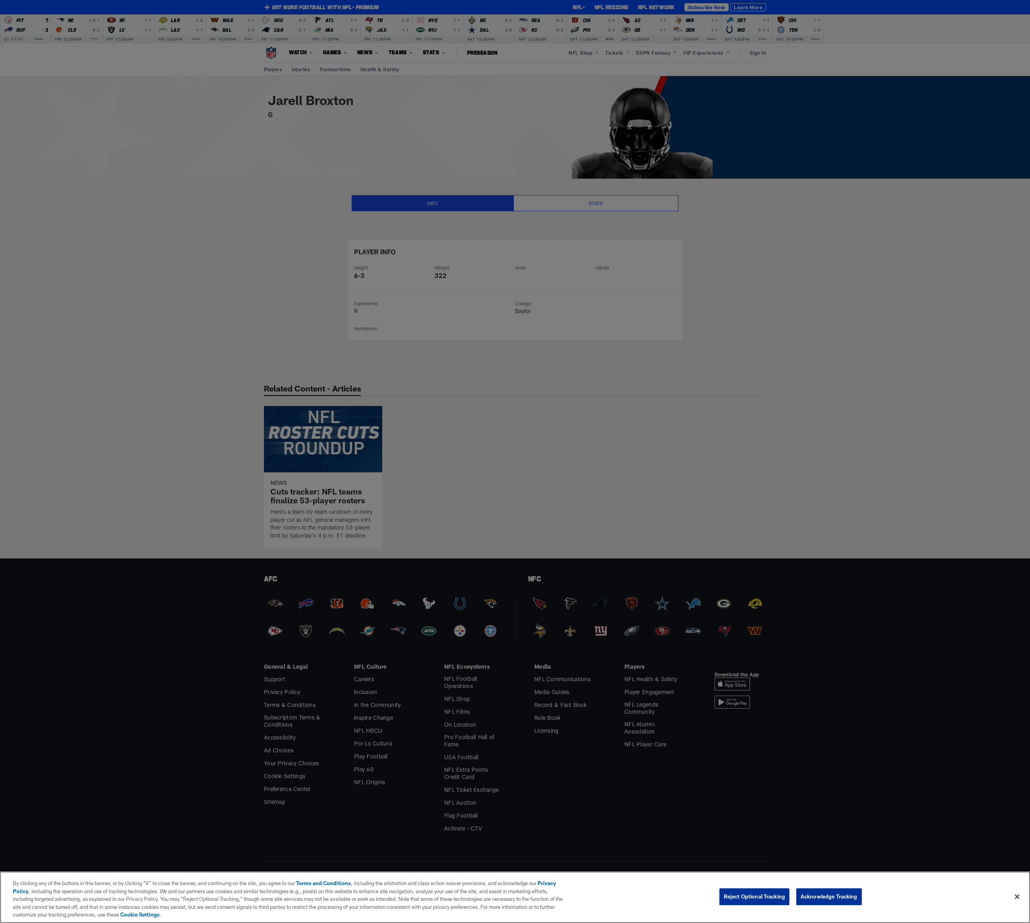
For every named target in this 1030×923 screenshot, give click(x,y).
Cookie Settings (140, 914)
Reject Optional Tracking (754, 896)
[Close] (1017, 897)
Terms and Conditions (323, 883)
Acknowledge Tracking (829, 896)
